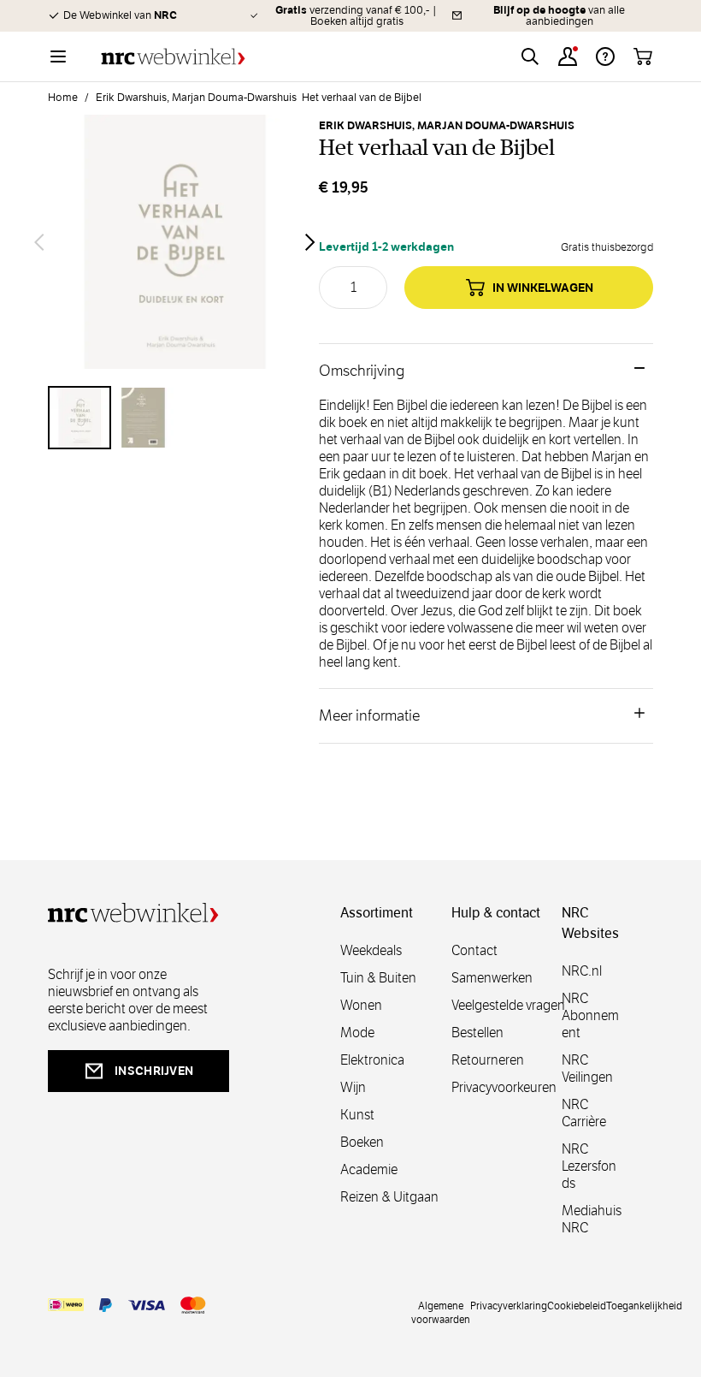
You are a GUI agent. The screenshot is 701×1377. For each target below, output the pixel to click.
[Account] (567, 56)
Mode (357, 1033)
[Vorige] (39, 242)
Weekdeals (371, 950)
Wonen (361, 1005)
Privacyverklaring (508, 1305)
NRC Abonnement (590, 1015)
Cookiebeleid (576, 1305)
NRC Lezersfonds (589, 1166)
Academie (369, 1169)
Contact (474, 950)
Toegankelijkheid (644, 1305)
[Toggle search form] (530, 56)
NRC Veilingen (587, 1068)
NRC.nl (582, 971)
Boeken (362, 1142)
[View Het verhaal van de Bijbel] (79, 417)
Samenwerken (492, 978)
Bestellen (477, 1033)
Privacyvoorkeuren (504, 1087)
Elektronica (372, 1060)
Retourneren (487, 1060)
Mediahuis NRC (591, 1219)
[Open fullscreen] (175, 242)
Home (63, 97)
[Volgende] (310, 242)
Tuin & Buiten (378, 978)
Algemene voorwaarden (440, 1312)
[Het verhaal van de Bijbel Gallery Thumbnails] (175, 417)
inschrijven (154, 1070)
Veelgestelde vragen (508, 1005)
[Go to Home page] (173, 57)
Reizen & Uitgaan (389, 1197)
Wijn (353, 1087)
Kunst (357, 1115)
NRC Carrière (584, 1113)
